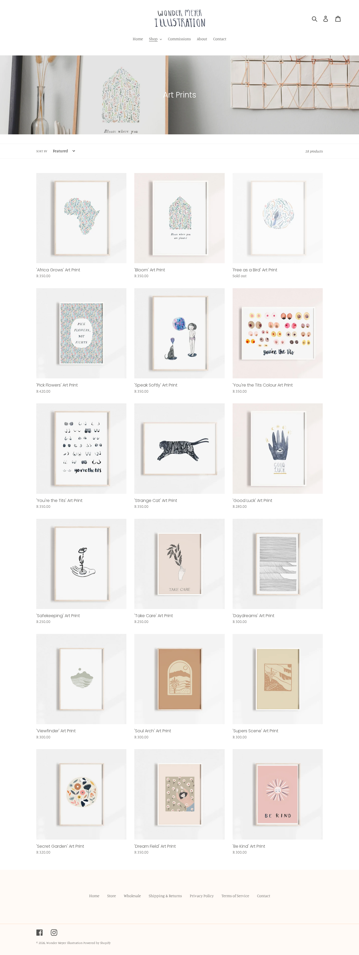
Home (94, 895)
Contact (263, 895)
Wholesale (132, 895)
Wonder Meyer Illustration (64, 943)
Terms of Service (235, 895)
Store (111, 895)
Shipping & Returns (165, 895)
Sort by (41, 151)
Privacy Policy (202, 895)
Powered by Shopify (97, 943)
